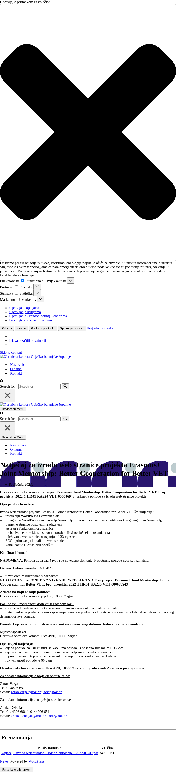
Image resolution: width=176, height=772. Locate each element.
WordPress (36, 761)
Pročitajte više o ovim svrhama (31, 320)
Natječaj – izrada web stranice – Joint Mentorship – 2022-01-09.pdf (49, 753)
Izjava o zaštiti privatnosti (27, 340)
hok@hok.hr (52, 692)
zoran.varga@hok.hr (26, 692)
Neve (4, 761)
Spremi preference (72, 328)
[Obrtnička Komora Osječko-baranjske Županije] (35, 357)
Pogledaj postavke (43, 328)
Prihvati (7, 328)
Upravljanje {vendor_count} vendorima (38, 316)
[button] (88, 132)
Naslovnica (18, 365)
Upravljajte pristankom (16, 769)
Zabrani (21, 328)
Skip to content (11, 352)
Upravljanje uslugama (25, 312)
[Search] (1, 381)
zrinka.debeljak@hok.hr (28, 716)
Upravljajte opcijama (24, 308)
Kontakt (16, 373)
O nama (16, 369)
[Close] (7, 395)
